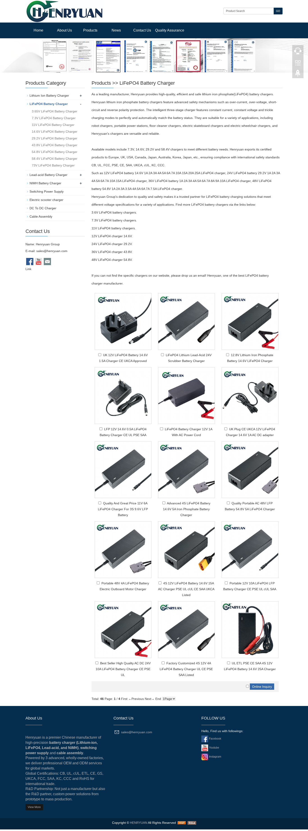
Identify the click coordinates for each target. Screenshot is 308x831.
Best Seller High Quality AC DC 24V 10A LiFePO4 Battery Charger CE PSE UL (123, 669)
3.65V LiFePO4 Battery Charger (54, 111)
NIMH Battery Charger (45, 183)
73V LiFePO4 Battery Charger (53, 165)
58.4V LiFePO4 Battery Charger (54, 158)
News (116, 30)
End (158, 699)
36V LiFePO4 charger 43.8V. (112, 252)
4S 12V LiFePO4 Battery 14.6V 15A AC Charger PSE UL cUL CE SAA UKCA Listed (186, 589)
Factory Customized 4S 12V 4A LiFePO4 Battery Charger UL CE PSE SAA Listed (186, 669)
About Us (64, 30)
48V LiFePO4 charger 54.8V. (112, 260)
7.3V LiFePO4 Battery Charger (54, 118)
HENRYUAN (138, 822)
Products (90, 30)
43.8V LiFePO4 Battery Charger (54, 145)
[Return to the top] (297, 74)
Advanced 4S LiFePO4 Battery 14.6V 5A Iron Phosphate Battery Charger (186, 509)
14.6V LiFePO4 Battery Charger (54, 131)
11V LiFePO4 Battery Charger (53, 125)
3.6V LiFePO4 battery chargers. (114, 212)
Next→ (149, 699)
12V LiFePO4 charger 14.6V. (112, 236)
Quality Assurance (169, 30)
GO (278, 11)
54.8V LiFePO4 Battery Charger (54, 152)
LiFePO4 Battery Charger (147, 83)
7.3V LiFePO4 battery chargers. (114, 220)
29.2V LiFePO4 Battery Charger (54, 138)
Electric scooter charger (46, 200)
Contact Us (142, 30)
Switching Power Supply (47, 191)
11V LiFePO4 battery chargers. (114, 228)
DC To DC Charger (43, 208)
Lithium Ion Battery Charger (49, 95)
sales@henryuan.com (51, 251)
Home (38, 30)
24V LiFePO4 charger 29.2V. (112, 244)
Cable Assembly (41, 216)
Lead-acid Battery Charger (48, 175)
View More (34, 807)
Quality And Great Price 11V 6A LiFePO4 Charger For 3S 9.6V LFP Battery (123, 509)
